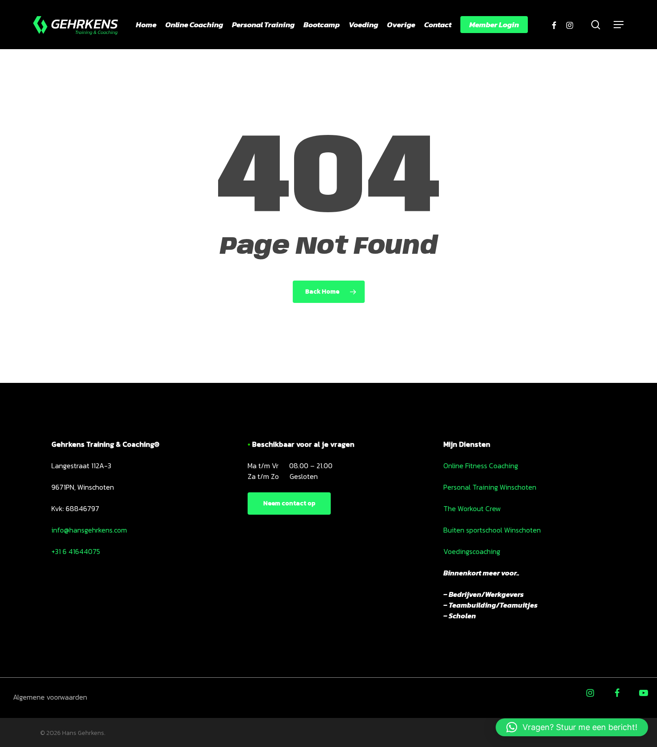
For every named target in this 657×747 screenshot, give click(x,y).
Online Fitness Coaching (480, 465)
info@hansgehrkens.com (89, 530)
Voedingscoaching (471, 551)
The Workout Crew (472, 508)
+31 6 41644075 (75, 551)
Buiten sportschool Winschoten (492, 530)
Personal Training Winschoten (489, 487)
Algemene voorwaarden (50, 697)
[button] (572, 727)
